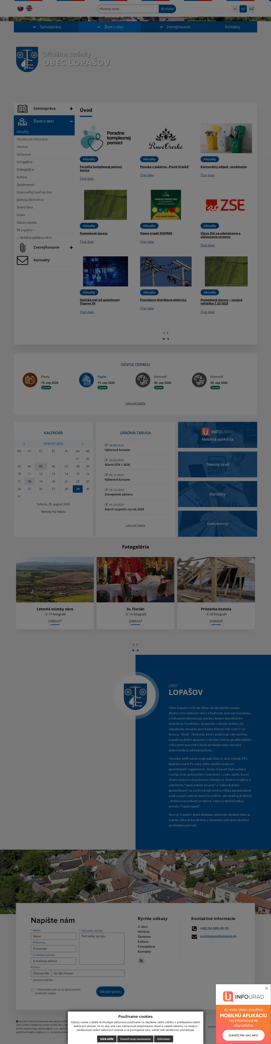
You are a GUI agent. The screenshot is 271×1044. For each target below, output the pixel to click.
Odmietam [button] (163, 1038)
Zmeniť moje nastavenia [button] (135, 1038)
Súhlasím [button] (107, 1038)
